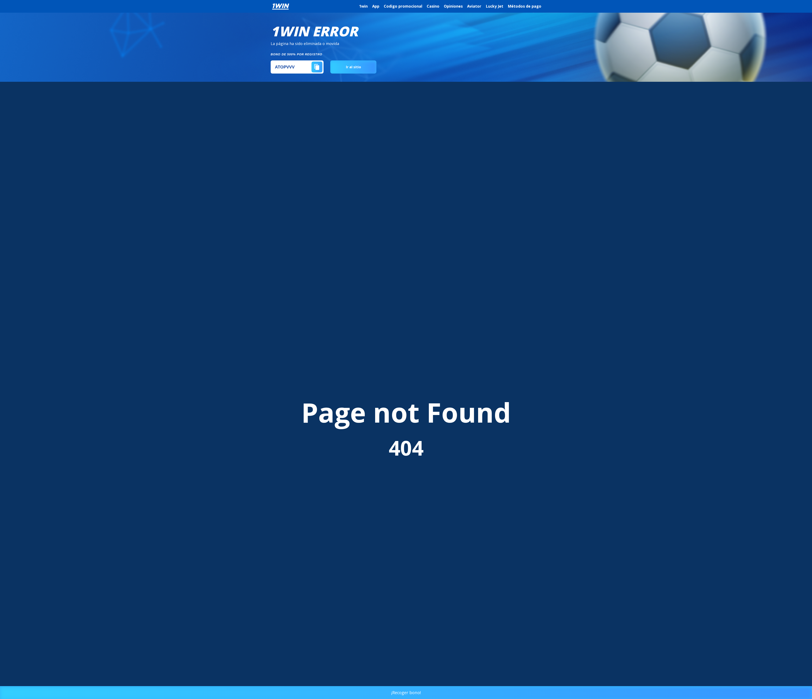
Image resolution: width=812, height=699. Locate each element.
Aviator (474, 6)
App (375, 6)
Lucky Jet (494, 6)
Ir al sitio (353, 67)
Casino (433, 6)
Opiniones (453, 6)
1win (363, 6)
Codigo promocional (403, 6)
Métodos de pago (524, 6)
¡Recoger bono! (406, 692)
